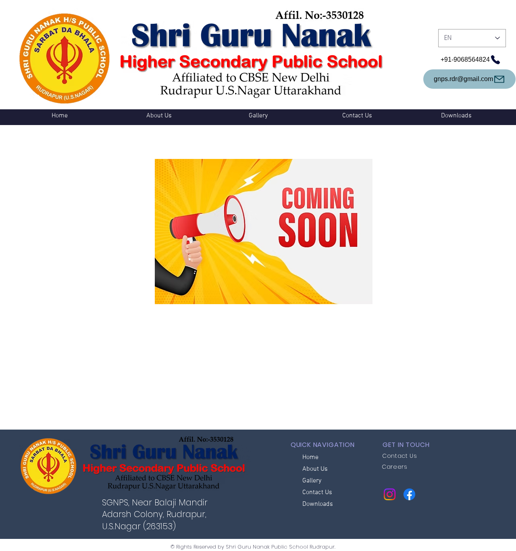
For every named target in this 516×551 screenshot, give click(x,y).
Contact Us (317, 492)
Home (310, 457)
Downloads (317, 504)
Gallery (311, 481)
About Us (315, 469)
